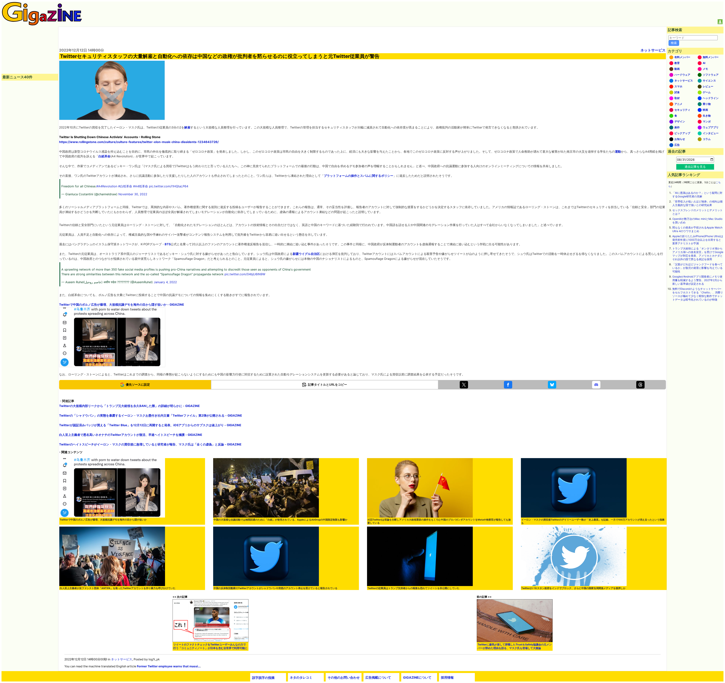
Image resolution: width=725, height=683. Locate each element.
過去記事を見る (695, 166)
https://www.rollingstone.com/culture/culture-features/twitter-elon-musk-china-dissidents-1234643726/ (139, 142)
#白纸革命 (125, 186)
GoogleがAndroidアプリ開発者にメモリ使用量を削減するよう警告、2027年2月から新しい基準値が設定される (697, 280)
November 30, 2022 (132, 194)
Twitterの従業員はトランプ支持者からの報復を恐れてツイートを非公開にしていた (413, 588)
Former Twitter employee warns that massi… (168, 666)
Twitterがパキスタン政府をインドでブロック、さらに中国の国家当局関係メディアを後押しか (573, 588)
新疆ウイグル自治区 (306, 254)
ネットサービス (653, 50)
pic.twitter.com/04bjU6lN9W (244, 274)
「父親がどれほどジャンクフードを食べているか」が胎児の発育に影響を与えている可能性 (697, 268)
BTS (168, 244)
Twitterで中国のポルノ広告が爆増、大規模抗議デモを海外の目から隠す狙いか (103, 519)
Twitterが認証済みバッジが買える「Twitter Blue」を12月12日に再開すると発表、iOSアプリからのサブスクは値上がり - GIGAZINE (150, 425)
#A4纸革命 (140, 186)
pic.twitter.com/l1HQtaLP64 (168, 186)
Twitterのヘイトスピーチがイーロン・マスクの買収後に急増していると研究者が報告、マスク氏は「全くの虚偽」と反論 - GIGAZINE (150, 444)
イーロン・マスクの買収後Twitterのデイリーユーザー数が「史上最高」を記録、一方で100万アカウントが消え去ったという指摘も (592, 521)
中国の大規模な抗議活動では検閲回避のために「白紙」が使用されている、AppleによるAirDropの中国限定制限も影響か (280, 519)
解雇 (187, 127)
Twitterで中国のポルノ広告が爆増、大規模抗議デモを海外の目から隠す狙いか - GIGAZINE (121, 304)
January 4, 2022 (165, 282)
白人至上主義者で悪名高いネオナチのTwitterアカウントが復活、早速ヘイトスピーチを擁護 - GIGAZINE (130, 435)
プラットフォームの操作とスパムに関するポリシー (358, 176)
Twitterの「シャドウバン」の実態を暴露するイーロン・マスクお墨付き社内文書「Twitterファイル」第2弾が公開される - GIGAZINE (150, 415)
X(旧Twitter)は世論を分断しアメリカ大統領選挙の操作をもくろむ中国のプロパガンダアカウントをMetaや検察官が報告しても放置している (439, 521)
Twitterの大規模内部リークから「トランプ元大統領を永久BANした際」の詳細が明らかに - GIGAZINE (129, 406)
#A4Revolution (106, 186)
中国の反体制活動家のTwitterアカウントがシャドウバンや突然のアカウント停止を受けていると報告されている (275, 588)
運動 (618, 151)
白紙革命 (104, 156)
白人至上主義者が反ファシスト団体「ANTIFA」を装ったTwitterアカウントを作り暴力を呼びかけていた (117, 588)
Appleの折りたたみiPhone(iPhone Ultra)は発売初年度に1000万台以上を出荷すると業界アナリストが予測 (697, 240)
